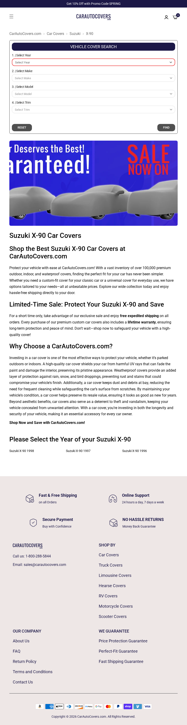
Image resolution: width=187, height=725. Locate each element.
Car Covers (55, 34)
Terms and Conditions (32, 671)
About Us (21, 640)
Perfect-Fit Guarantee (118, 651)
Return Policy (24, 661)
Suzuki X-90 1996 (134, 451)
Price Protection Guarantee (123, 640)
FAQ (16, 651)
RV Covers (108, 596)
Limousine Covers (115, 575)
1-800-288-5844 (38, 556)
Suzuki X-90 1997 (78, 451)
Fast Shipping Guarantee (121, 661)
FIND (166, 127)
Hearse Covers (112, 585)
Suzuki (75, 34)
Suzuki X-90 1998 (21, 451)
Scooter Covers (113, 616)
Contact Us (23, 682)
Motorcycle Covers (116, 606)
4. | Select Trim (21, 102)
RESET (22, 127)
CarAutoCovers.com (25, 34)
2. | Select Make (22, 71)
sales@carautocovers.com (45, 564)
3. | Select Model (22, 87)
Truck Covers (110, 565)
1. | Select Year (21, 55)
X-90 (89, 34)
